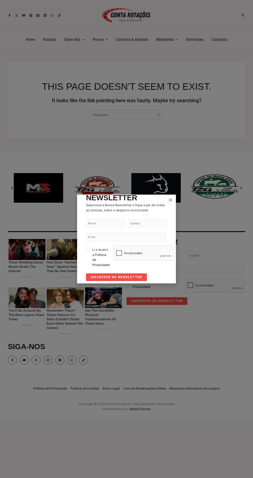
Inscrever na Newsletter (116, 277)
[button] (170, 200)
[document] (126, 239)
